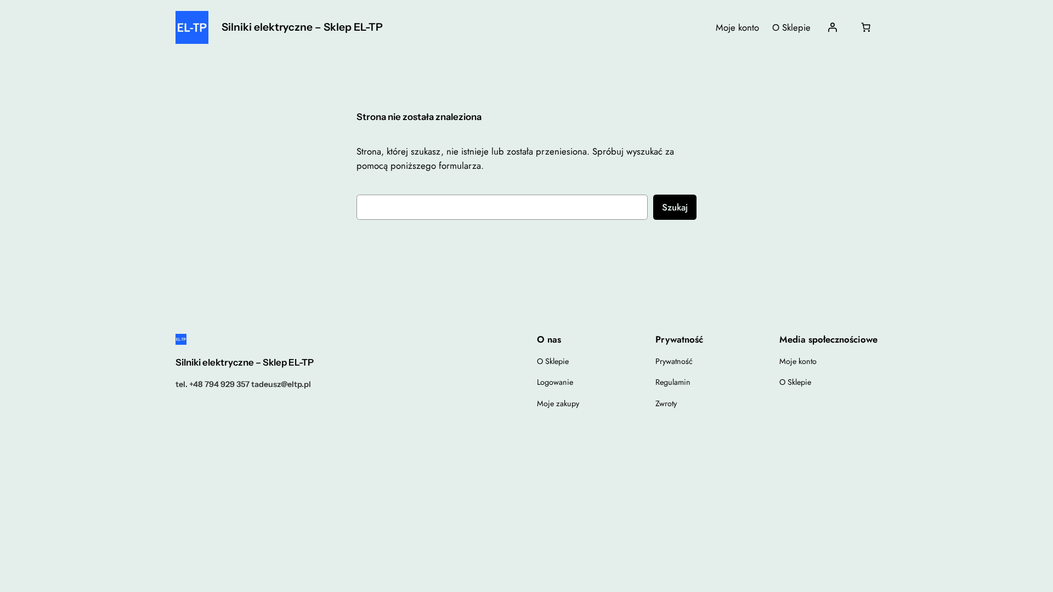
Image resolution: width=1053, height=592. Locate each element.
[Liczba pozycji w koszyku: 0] (866, 27)
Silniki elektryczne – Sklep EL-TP (302, 26)
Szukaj (675, 207)
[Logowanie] (832, 27)
